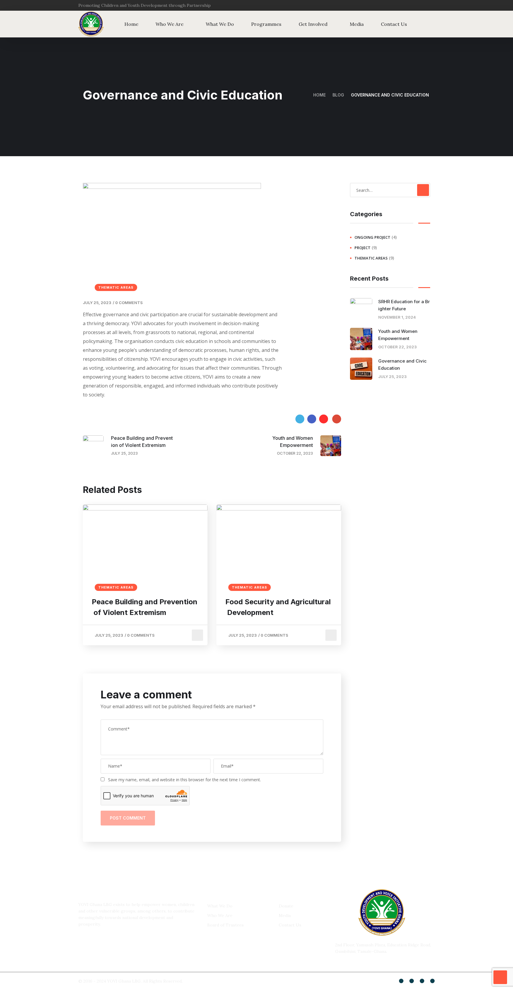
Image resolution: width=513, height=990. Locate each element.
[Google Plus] (336, 419)
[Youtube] (422, 981)
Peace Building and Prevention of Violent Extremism (144, 607)
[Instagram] (432, 5)
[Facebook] (311, 419)
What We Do (220, 24)
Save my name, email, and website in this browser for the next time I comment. (184, 779)
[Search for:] (390, 190)
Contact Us (394, 24)
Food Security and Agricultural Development (278, 607)
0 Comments (129, 302)
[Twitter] (420, 5)
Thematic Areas (116, 287)
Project (362, 247)
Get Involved (313, 24)
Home (131, 24)
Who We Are (169, 24)
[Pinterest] (323, 419)
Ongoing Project (372, 237)
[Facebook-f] (408, 5)
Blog (338, 94)
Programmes (266, 24)
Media (357, 24)
